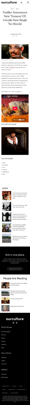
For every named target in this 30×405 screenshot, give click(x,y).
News (17, 8)
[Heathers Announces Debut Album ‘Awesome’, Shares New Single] (6, 238)
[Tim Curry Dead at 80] (5, 301)
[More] (23, 30)
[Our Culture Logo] (9, 2)
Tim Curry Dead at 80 (16, 298)
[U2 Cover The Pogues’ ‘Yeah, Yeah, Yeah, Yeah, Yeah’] (6, 206)
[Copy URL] (20, 30)
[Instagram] (13, 322)
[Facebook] (10, 30)
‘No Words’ (12, 67)
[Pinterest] (14, 30)
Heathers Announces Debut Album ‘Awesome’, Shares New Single (20, 238)
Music (12, 8)
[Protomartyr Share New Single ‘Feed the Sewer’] (5, 285)
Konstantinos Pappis (16, 34)
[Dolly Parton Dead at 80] (5, 308)
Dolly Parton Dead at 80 (17, 306)
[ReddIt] (17, 30)
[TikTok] (16, 322)
